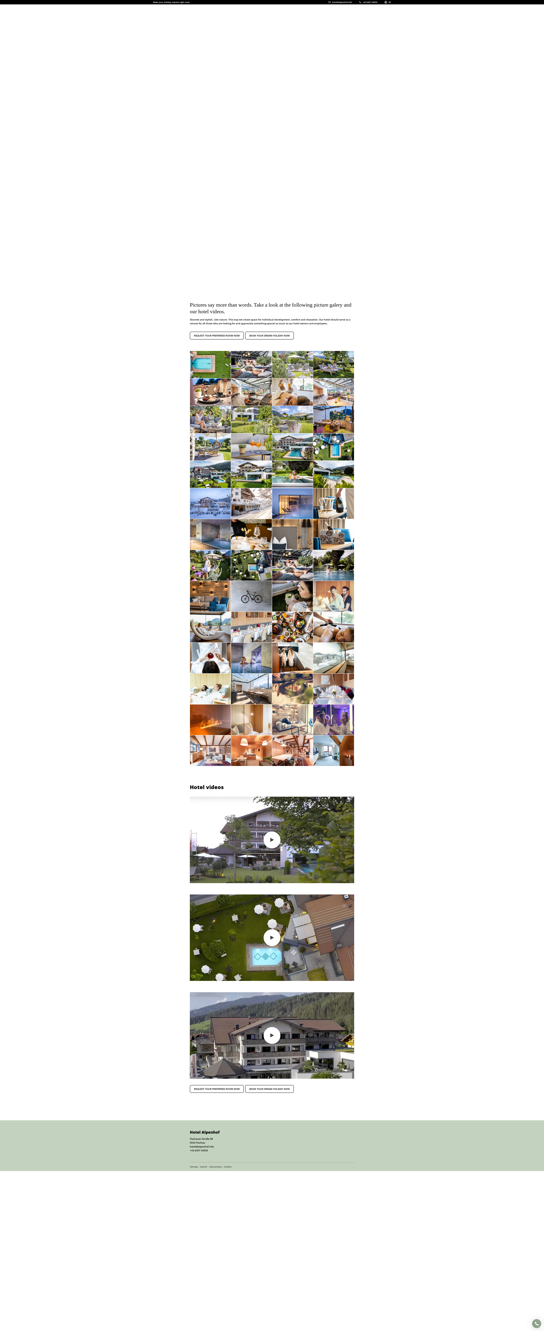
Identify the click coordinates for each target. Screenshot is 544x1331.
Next (509, 276)
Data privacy (216, 1166)
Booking (380, 14)
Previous (505, 276)
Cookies (227, 1166)
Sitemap (194, 1166)
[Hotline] (536, 1323)
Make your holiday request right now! (171, 2)
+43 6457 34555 (199, 1150)
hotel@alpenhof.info (202, 1146)
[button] (217, 336)
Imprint (203, 1166)
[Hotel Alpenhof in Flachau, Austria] (168, 17)
